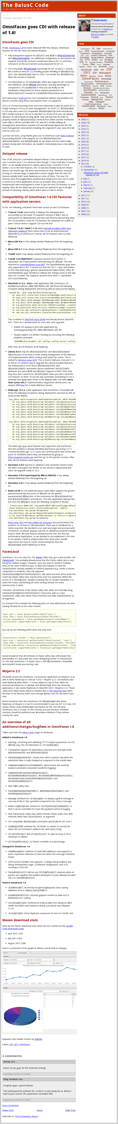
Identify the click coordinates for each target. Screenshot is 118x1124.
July (85, 178)
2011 (83, 198)
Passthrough (88, 82)
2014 (83, 160)
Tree (101, 97)
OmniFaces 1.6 (16, 47)
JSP (94, 72)
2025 (83, 125)
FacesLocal (8, 560)
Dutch (95, 59)
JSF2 (16, 1044)
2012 (83, 195)
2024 (83, 129)
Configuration (97, 53)
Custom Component (98, 55)
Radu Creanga (67, 135)
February (87, 188)
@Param (32, 85)
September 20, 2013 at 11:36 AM (16, 1100)
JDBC (96, 70)
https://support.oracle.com (21, 457)
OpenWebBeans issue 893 (32, 264)
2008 (83, 208)
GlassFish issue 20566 (35, 319)
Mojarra (100, 76)
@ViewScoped (30, 69)
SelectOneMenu (90, 90)
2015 (83, 157)
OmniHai (106, 78)
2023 (83, 132)
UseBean (108, 100)
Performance (102, 81)
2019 (83, 144)
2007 (83, 211)
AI (93, 48)
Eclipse (109, 59)
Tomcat (94, 97)
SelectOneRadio (104, 90)
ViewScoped (88, 106)
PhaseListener (87, 84)
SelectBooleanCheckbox (101, 88)
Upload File (97, 99)
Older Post (70, 1110)
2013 (83, 163)
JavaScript (86, 70)
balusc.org (108, 29)
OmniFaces (24, 1044)
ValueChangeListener (93, 104)
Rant (102, 86)
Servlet (88, 92)
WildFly (101, 108)
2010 (83, 201)
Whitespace (93, 108)
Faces (39, 557)
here (22, 385)
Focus (99, 64)
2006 (83, 214)
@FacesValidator (21, 58)
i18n (95, 67)
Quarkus (95, 86)
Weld (109, 106)
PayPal (95, 37)
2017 (83, 151)
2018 (83, 147)
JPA (102, 70)
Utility (90, 102)
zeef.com (23, 98)
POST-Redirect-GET (104, 84)
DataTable (84, 57)
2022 (83, 135)
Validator (99, 102)
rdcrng (6, 1061)
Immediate (103, 67)
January (86, 191)
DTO (87, 59)
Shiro (96, 93)
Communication (97, 51)
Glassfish (106, 64)
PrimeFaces (86, 86)
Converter (108, 53)
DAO (110, 55)
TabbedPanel (102, 95)
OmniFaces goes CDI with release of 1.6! (96, 173)
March (86, 185)
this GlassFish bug (57, 690)
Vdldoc (106, 104)
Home (39, 1110)
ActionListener (85, 49)
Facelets (108, 62)
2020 (83, 141)
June (85, 181)
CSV (87, 55)
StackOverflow (88, 95)
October (87, 166)
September (88, 169)
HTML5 (89, 67)
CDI (11, 1044)
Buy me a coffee (98, 34)
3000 (83, 119)
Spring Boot (104, 93)
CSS (82, 55)
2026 (83, 122)
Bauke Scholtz (100, 20)
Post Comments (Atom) (26, 1116)
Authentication (107, 49)
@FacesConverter (66, 55)
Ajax (99, 48)
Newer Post (8, 1110)
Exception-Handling (96, 62)
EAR (101, 60)
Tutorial (109, 97)
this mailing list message (40, 522)
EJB (81, 62)
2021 (83, 138)
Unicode (85, 100)
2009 (83, 204)
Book (81, 51)
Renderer (87, 88)
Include (111, 67)
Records (109, 86)
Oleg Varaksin (10, 1079)
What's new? (28, 732)
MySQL (108, 76)
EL (86, 62)
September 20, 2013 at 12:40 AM (16, 1074)
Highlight (82, 67)
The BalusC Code (26, 5)
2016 (83, 154)
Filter (92, 64)
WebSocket (101, 106)
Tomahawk (84, 97)
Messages (92, 76)
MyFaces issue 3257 (27, 360)
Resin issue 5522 (16, 522)
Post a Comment (10, 1105)
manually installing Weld (54, 228)
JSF (109, 69)
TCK (110, 95)
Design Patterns (97, 58)
